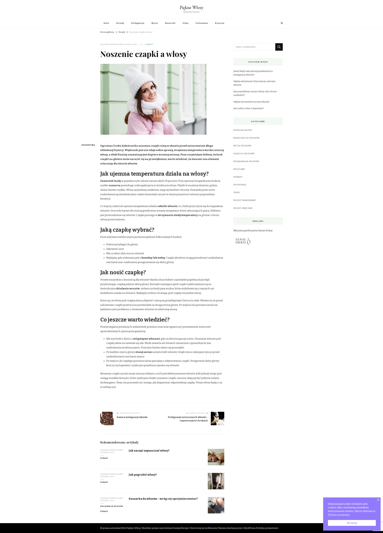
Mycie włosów (242, 146)
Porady (120, 23)
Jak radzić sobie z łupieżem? (248, 108)
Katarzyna (87, 145)
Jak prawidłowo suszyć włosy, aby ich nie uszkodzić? (255, 93)
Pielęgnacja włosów (111, 506)
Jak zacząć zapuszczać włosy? (149, 450)
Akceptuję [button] (352, 523)
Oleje (186, 23)
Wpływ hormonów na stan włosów (251, 101)
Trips (236, 192)
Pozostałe (239, 185)
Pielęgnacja (137, 23)
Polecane (239, 169)
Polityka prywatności (267, 528)
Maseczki (170, 23)
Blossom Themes (217, 528)
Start (106, 23)
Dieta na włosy (242, 130)
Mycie (154, 23)
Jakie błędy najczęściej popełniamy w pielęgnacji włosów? (253, 73)
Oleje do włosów (244, 153)
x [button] (378, 499)
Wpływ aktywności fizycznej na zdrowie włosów (254, 83)
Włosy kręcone (243, 208)
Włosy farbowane (244, 200)
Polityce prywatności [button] (339, 514)
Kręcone (219, 23)
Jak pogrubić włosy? (143, 474)
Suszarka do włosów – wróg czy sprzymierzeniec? (163, 498)
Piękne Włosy (191, 7)
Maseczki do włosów (246, 138)
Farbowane (202, 23)
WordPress (249, 528)
